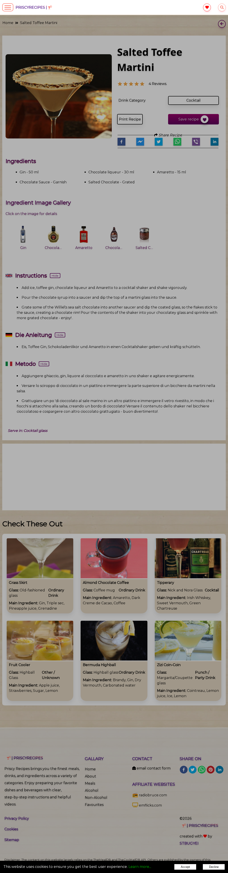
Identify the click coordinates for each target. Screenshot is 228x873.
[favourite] (207, 7)
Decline (214, 867)
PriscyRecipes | (32, 7)
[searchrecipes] (222, 7)
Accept (185, 867)
